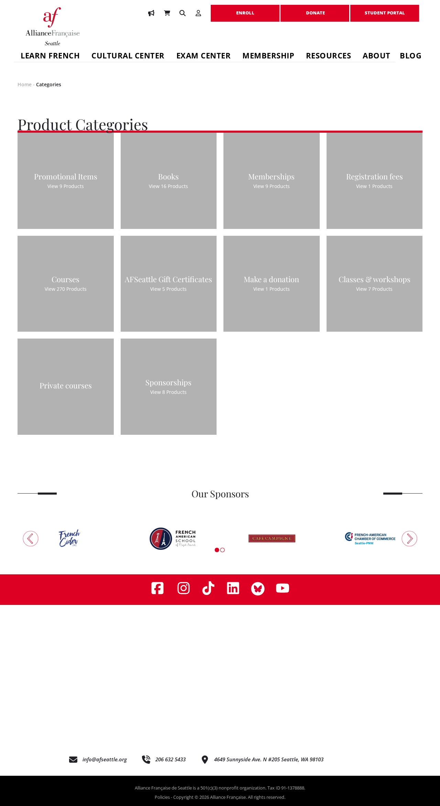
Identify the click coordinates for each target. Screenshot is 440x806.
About (376, 56)
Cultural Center (128, 56)
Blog (410, 56)
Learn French (50, 56)
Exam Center (203, 56)
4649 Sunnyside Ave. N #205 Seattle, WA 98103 (268, 759)
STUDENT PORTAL (384, 9)
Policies (162, 797)
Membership (268, 56)
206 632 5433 (170, 759)
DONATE (315, 9)
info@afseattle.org (104, 759)
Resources (328, 56)
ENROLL (245, 9)
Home (25, 84)
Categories (48, 84)
